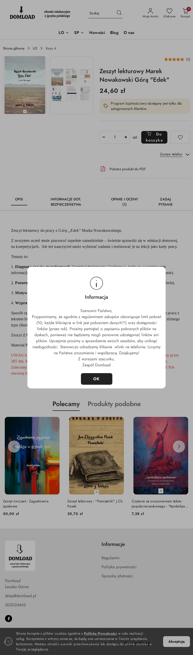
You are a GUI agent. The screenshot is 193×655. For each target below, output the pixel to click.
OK (96, 379)
